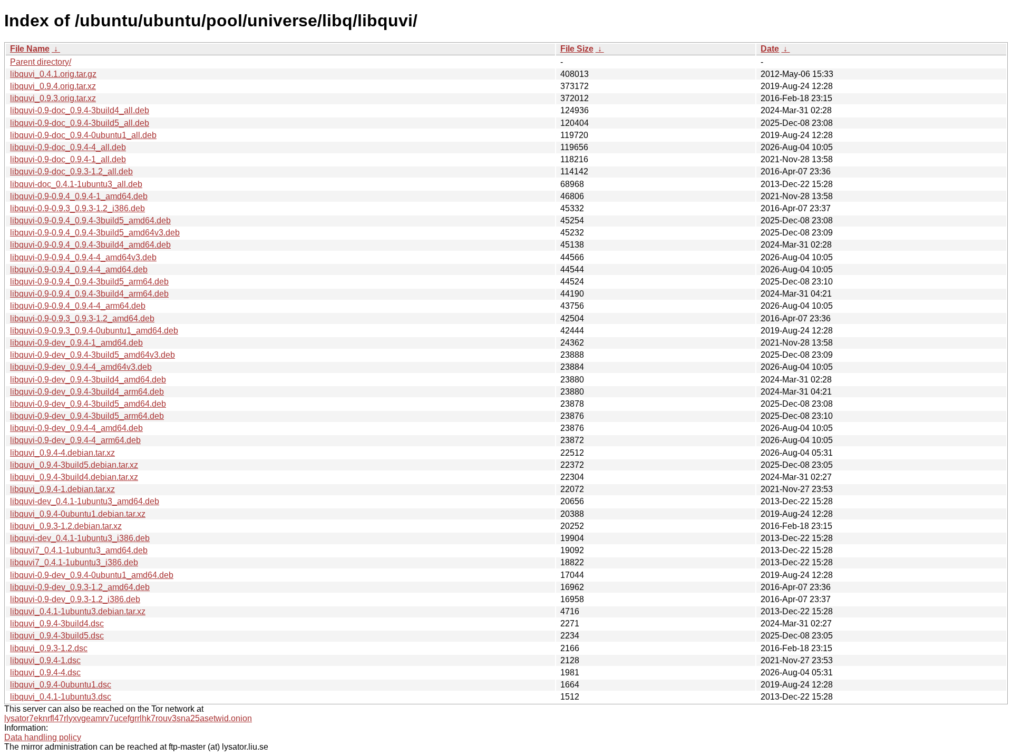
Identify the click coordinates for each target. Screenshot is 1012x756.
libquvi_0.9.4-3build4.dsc (57, 623)
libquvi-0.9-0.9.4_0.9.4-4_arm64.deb (77, 305)
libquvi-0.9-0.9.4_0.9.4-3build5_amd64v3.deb (95, 232)
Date (770, 48)
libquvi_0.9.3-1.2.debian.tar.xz (66, 526)
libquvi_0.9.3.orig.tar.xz (53, 98)
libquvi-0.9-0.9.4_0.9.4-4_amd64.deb (79, 269)
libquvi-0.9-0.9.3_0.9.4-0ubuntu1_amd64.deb (94, 330)
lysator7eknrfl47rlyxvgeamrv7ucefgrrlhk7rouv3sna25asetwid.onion (128, 718)
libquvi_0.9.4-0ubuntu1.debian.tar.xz (77, 513)
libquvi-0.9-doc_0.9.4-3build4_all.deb (79, 110)
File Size (576, 48)
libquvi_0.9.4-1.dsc (45, 660)
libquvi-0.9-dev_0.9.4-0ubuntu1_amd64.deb (91, 575)
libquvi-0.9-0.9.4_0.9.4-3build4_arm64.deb (89, 293)
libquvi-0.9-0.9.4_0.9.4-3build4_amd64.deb (90, 244)
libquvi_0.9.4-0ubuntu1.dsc (60, 684)
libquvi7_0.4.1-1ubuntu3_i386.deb (74, 562)
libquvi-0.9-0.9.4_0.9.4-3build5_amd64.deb (90, 220)
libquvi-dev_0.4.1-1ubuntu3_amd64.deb (84, 501)
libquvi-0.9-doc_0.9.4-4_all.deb (68, 147)
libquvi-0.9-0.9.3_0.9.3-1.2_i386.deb (77, 208)
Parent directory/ (40, 61)
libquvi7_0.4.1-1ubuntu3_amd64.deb (79, 550)
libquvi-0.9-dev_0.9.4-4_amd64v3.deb (81, 366)
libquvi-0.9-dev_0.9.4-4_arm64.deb (75, 440)
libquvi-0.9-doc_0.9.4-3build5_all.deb (79, 123)
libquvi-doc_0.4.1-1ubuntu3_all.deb (76, 184)
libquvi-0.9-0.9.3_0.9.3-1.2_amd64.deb (82, 318)
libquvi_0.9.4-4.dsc (45, 672)
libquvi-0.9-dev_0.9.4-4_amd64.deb (76, 428)
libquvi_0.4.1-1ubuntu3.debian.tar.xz (77, 611)
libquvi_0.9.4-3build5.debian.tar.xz (74, 464)
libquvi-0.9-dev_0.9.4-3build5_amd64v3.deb (92, 354)
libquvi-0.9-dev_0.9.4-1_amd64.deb (76, 342)
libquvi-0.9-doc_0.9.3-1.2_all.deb (71, 171)
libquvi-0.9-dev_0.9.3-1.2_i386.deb (75, 599)
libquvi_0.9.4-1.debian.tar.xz (62, 489)
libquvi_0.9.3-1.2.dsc (48, 648)
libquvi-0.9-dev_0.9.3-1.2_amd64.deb (80, 587)
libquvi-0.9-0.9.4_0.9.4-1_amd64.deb (79, 196)
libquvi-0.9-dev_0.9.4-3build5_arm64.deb (87, 415)
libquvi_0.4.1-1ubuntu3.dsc (60, 696)
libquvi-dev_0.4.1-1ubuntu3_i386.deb (80, 538)
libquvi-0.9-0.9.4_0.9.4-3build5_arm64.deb (89, 281)
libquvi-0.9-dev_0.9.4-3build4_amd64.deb (88, 379)
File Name (30, 48)
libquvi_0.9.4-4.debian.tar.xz (62, 452)
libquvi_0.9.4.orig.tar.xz (53, 86)
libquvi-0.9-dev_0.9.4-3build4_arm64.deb (87, 391)
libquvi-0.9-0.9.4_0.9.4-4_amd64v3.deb (83, 257)
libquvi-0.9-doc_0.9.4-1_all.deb (68, 159)
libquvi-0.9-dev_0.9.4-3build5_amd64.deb (88, 403)
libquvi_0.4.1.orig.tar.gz (53, 74)
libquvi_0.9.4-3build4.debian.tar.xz (74, 477)
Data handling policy (42, 737)
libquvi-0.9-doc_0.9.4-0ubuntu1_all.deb (83, 135)
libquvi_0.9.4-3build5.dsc (57, 635)
